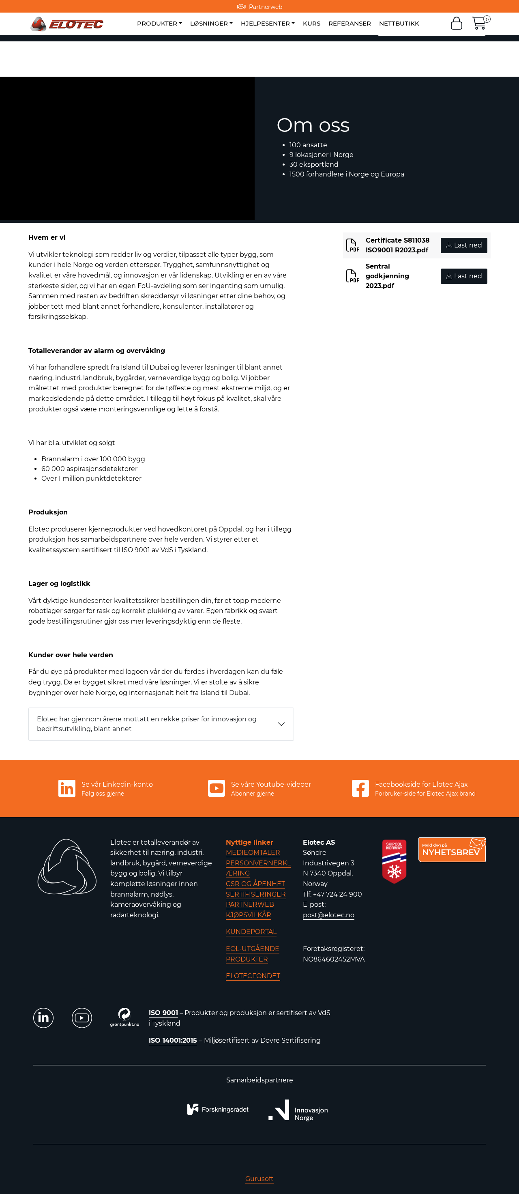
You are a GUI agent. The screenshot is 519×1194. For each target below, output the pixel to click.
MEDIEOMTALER (253, 852)
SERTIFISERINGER (256, 894)
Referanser (349, 23)
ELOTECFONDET (253, 976)
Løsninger (209, 23)
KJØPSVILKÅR (248, 915)
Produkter (157, 23)
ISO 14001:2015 (173, 1040)
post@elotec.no (328, 915)
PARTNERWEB (250, 904)
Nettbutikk (399, 23)
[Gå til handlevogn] (479, 26)
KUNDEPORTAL (251, 932)
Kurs (311, 23)
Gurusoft (259, 1179)
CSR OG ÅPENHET (255, 884)
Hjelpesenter (265, 23)
